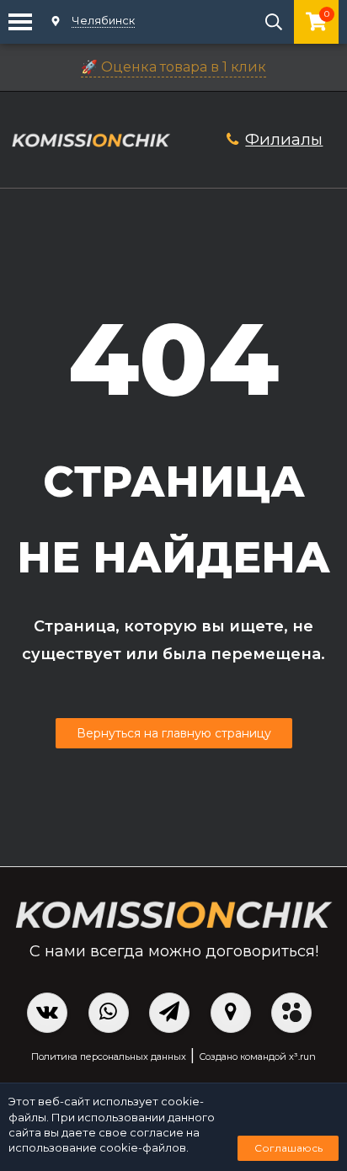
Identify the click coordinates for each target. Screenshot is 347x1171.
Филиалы (284, 139)
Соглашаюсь (288, 1148)
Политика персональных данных (108, 1056)
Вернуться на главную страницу (174, 733)
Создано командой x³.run (257, 1056)
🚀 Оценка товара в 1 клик (173, 67)
